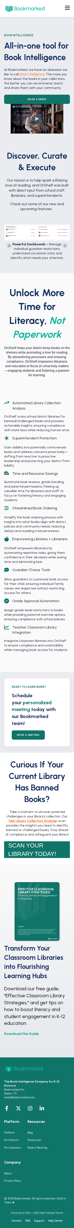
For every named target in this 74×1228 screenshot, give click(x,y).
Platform (9, 1132)
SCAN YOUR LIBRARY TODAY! (32, 849)
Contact (16, 1220)
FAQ (27, 1220)
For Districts (11, 1140)
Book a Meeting (37, 1147)
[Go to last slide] (9, 245)
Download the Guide (21, 1033)
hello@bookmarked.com (19, 1097)
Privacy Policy (12, 1181)
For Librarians (12, 1147)
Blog (30, 1132)
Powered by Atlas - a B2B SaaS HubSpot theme (37, 1212)
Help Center (55, 1220)
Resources (34, 1140)
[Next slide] (64, 245)
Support (39, 1220)
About (8, 1173)
